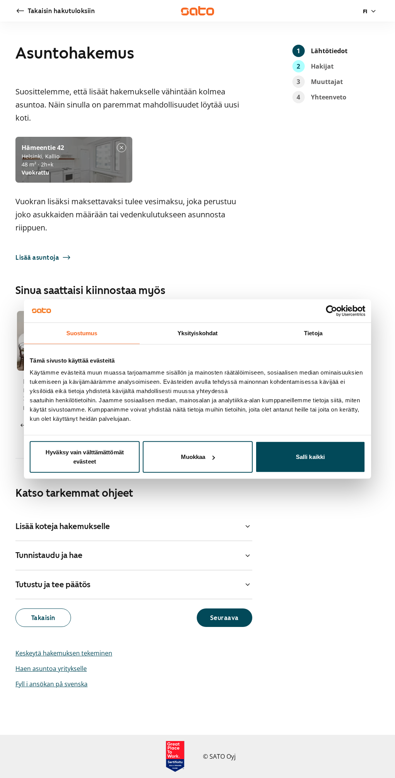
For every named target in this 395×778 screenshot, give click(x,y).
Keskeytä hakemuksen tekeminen (63, 653)
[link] (55, 10)
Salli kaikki (310, 457)
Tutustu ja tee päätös (52, 584)
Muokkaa (193, 457)
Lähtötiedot (322, 51)
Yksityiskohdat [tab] (197, 332)
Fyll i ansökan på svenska (51, 684)
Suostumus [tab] (82, 332)
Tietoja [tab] (313, 332)
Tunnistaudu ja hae (49, 555)
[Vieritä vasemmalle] (23, 425)
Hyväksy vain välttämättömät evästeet (85, 457)
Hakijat (315, 66)
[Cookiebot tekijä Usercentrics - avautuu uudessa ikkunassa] (331, 310)
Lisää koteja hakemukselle (62, 526)
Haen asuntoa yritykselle (51, 668)
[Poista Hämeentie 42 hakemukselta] (121, 147)
